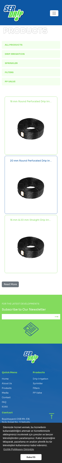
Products (7, 388)
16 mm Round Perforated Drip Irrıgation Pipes (31, 101)
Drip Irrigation (15, 54)
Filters (9, 72)
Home (5, 378)
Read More (10, 284)
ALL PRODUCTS (13, 44)
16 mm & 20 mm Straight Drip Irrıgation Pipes (31, 220)
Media (5, 392)
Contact (6, 397)
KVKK (5, 406)
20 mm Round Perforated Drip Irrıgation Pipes (31, 160)
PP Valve (10, 81)
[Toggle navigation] (54, 13)
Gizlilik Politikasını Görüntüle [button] (18, 449)
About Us (7, 383)
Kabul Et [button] (31, 457)
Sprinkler (11, 63)
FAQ (4, 402)
